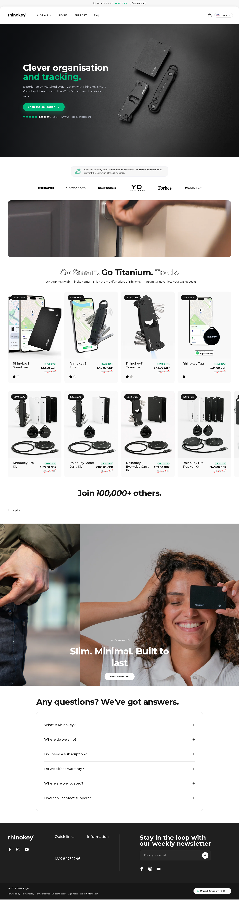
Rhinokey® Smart (77, 365)
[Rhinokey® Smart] (91, 325)
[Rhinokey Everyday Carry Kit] (148, 424)
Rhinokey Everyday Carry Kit (137, 466)
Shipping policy (59, 894)
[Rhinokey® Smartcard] (34, 325)
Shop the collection (41, 106)
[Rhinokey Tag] (204, 325)
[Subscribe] (205, 855)
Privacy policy (28, 894)
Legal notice (73, 894)
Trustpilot (14, 510)
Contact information (89, 894)
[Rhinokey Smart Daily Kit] (91, 424)
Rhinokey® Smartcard (21, 365)
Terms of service (43, 894)
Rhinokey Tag (193, 363)
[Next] (221, 337)
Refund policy (14, 894)
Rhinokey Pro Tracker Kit (193, 464)
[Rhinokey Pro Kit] (34, 424)
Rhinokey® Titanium (134, 365)
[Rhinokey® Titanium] (148, 325)
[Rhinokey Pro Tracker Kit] (204, 424)
